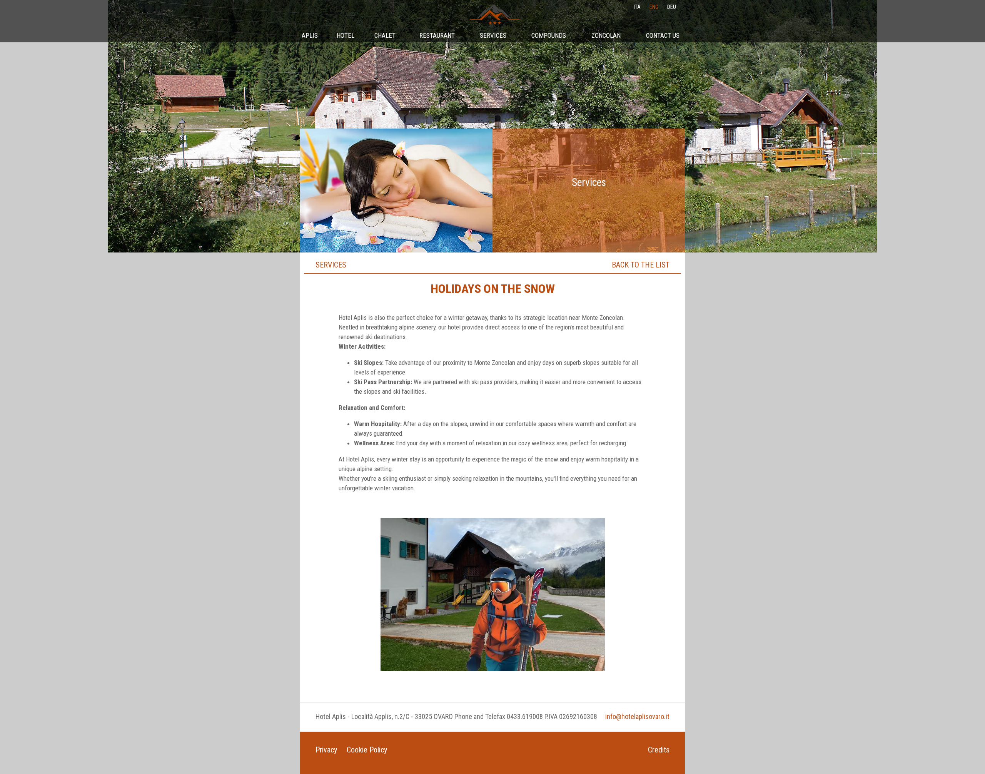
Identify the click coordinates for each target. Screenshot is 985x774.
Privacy (326, 749)
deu (671, 7)
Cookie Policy (367, 749)
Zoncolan (606, 35)
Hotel (345, 35)
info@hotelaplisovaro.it (637, 716)
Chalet (385, 35)
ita (637, 7)
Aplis (310, 35)
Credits (658, 749)
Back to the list (640, 264)
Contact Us (662, 35)
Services (493, 35)
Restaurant (437, 35)
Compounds (548, 35)
